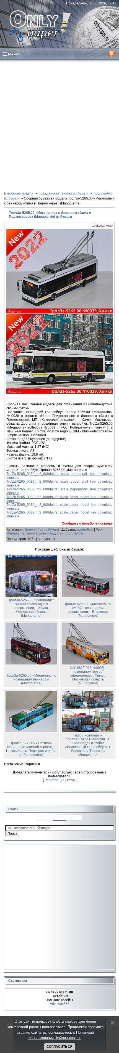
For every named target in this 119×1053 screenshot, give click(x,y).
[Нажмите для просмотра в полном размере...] (59, 312)
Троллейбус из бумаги (41, 529)
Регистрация (54, 780)
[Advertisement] (59, 125)
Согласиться (59, 1047)
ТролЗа (32, 533)
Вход (71, 780)
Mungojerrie (15, 533)
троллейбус (74, 533)
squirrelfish (85, 529)
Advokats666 (59, 1004)
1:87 (60, 533)
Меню (13, 54)
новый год (47, 533)
